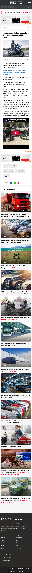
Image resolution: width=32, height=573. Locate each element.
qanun (6, 166)
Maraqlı (18, 540)
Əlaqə (17, 545)
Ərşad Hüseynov (9, 171)
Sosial (2, 540)
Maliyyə (18, 535)
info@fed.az (6, 560)
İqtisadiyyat (19, 537)
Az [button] (29, 7)
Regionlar (3, 543)
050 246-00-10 (7, 557)
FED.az (5, 77)
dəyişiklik (13, 166)
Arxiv (2, 548)
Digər (2, 545)
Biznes (3, 537)
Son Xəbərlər (4, 535)
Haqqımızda (19, 548)
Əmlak (17, 543)
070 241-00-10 (6, 554)
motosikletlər (20, 171)
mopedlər (7, 176)
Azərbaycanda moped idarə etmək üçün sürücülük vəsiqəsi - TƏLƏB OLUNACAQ (14, 72)
